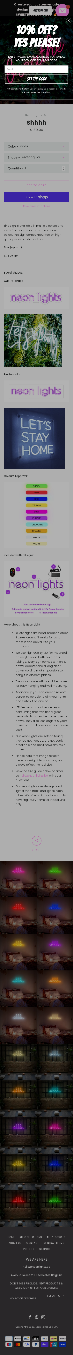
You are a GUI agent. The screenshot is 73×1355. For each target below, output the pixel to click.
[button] (68, 20)
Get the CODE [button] (36, 78)
